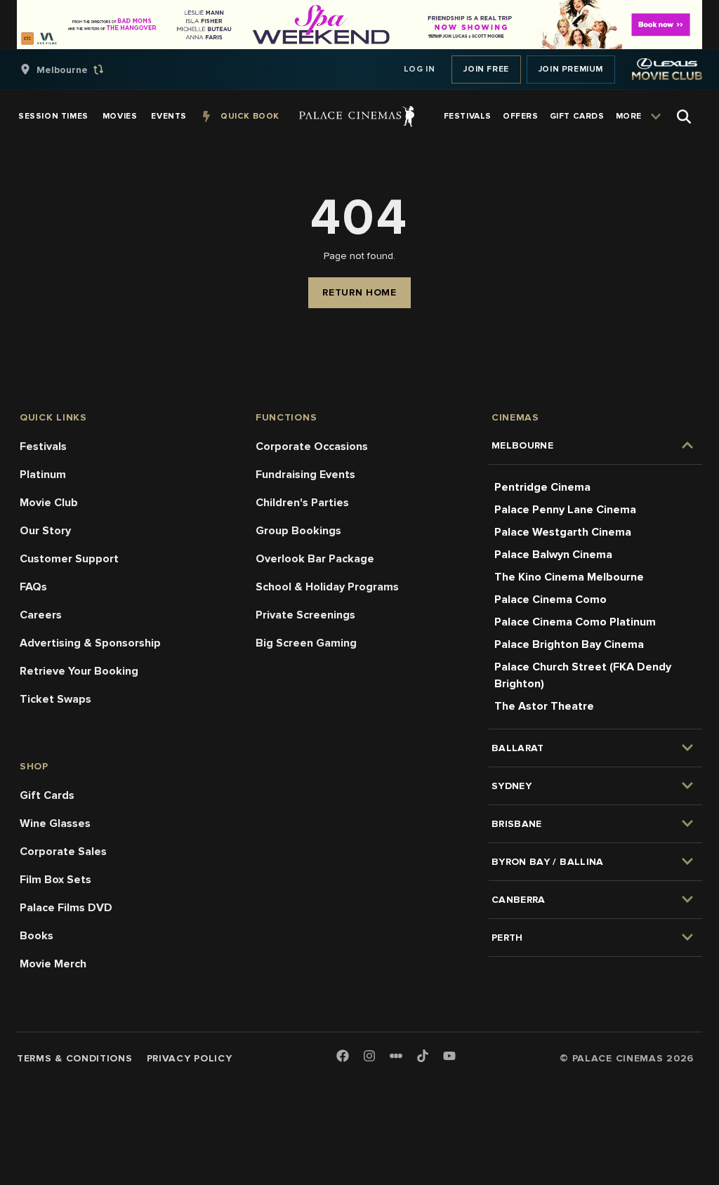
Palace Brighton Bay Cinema (569, 644)
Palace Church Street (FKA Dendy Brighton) (582, 675)
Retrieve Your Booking (79, 671)
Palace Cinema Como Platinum (575, 622)
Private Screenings (305, 615)
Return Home (359, 292)
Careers (41, 615)
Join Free (485, 69)
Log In (419, 69)
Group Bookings (298, 531)
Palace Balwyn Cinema (553, 555)
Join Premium (571, 69)
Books (36, 936)
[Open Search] (684, 116)
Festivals (43, 446)
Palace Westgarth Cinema (562, 532)
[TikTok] (422, 1056)
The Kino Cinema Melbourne (569, 577)
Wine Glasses (55, 823)
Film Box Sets (55, 880)
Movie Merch (53, 964)
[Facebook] (342, 1057)
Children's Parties (302, 503)
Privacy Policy (189, 1058)
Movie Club (49, 503)
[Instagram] (369, 1057)
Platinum (43, 475)
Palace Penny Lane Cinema (565, 510)
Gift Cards (47, 795)
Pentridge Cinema (542, 487)
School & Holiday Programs (327, 587)
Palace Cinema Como (550, 599)
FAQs (33, 587)
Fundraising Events (305, 475)
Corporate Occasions (312, 446)
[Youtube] (449, 1057)
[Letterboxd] (396, 1056)
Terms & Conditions (75, 1058)
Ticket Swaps (55, 699)
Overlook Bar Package (315, 559)
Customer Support (69, 559)
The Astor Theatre (544, 706)
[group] (76, 69)
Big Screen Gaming (306, 643)
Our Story (45, 531)
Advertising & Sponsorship (90, 643)
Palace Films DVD (66, 908)
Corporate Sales (63, 852)
